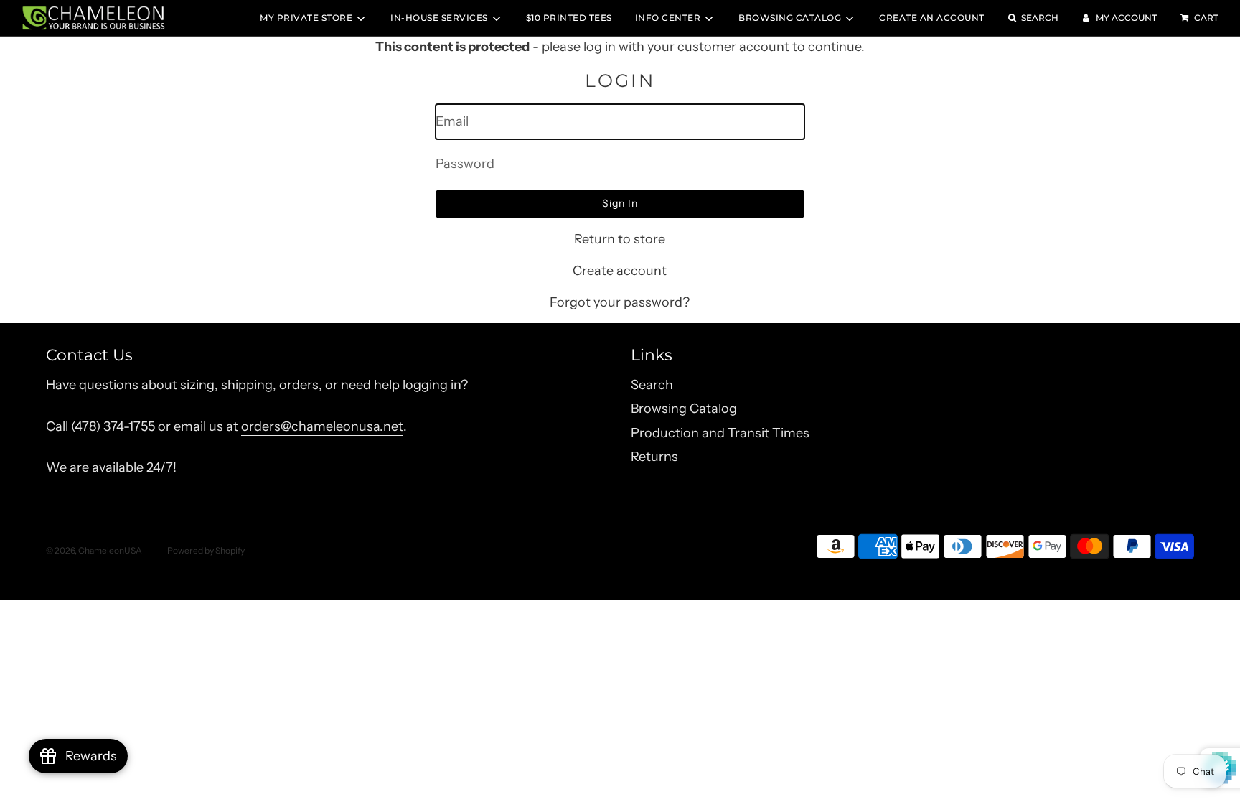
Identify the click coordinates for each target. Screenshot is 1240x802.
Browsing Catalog (684, 408)
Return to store (619, 239)
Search (652, 385)
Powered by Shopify (206, 550)
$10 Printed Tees (569, 17)
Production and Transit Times (720, 433)
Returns (654, 457)
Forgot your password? (620, 302)
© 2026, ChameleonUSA (94, 550)
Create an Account (932, 17)
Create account (620, 271)
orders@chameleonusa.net (322, 426)
